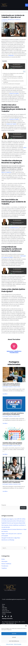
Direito (3, 559)
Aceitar (14, 633)
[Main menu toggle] (26, 5)
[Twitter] (5, 616)
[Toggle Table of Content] (23, 71)
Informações (4, 561)
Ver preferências (14, 641)
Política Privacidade (17, 644)
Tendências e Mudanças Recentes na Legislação (12, 76)
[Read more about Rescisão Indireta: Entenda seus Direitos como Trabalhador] (14, 468)
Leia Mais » (5, 394)
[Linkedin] (11, 616)
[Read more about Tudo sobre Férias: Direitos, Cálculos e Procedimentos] (14, 374)
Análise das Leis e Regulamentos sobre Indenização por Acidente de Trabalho (13, 74)
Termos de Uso (5, 610)
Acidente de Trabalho (11, 124)
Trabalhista (4, 19)
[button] (26, 626)
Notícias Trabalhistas (6, 563)
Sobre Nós (4, 607)
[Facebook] (2, 616)
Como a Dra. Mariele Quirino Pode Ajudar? (11, 83)
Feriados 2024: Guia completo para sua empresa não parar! (12, 443)
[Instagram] (8, 616)
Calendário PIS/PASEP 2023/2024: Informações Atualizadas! (13, 413)
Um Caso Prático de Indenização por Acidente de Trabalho (13, 78)
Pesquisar (3, 505)
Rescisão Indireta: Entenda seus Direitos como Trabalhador (13, 481)
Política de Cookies (9, 644)
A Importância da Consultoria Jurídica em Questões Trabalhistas (13, 81)
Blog (3, 606)
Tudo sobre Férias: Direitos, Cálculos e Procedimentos (11, 384)
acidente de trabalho (14, 93)
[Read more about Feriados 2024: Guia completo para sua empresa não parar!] (14, 433)
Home (3, 604)
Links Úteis (4, 609)
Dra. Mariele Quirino (14, 227)
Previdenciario (4, 566)
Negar (14, 637)
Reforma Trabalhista (6, 172)
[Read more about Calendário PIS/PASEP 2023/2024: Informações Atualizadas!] (14, 404)
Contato (4, 614)
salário (24, 147)
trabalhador (11, 55)
